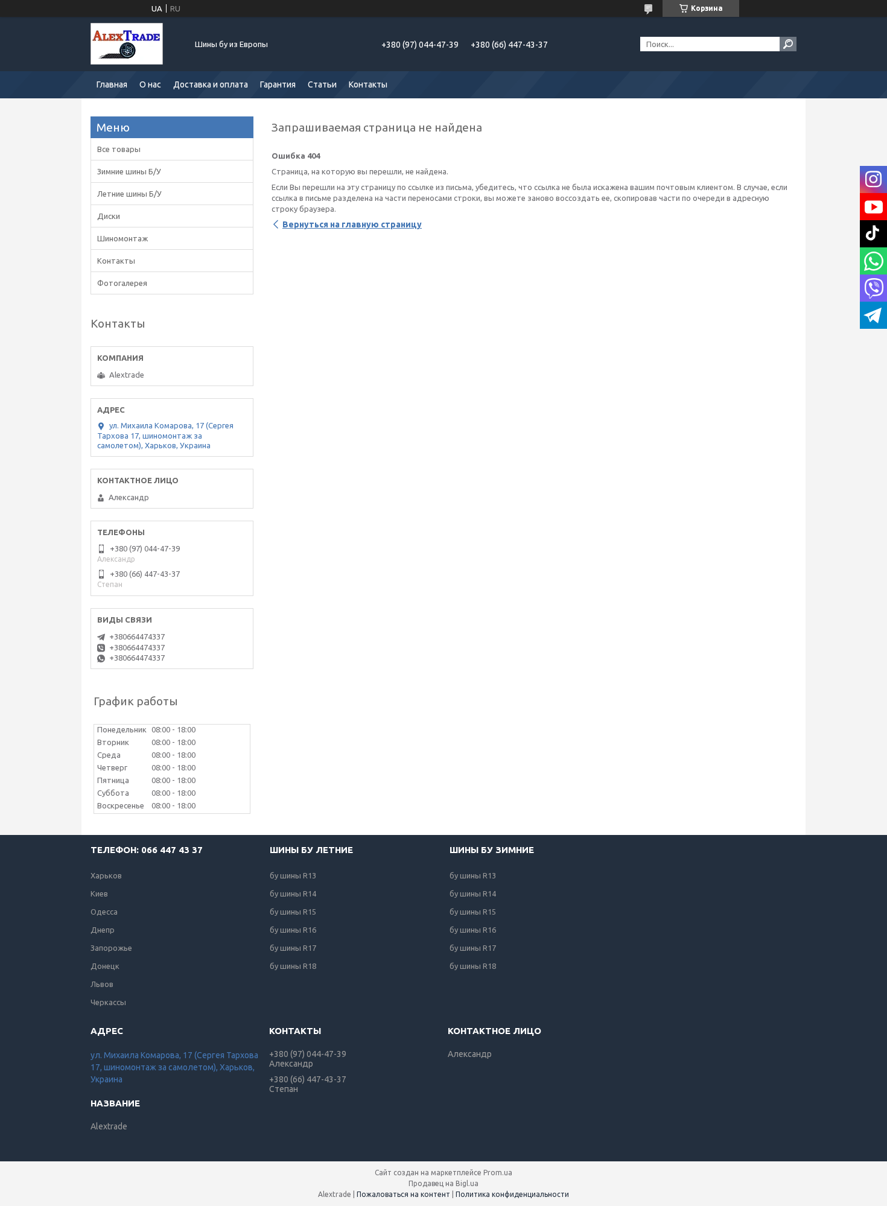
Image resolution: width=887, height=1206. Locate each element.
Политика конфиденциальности (512, 1194)
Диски (108, 216)
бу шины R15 (293, 911)
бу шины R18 (293, 966)
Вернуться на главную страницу (352, 224)
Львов (102, 984)
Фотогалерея (122, 283)
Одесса (104, 911)
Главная (112, 84)
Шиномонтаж (122, 238)
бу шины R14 (293, 893)
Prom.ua (497, 1172)
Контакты (368, 84)
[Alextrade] (136, 44)
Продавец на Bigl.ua (443, 1183)
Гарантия (278, 84)
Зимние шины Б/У (129, 171)
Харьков (106, 875)
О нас (150, 84)
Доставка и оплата (210, 84)
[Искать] (788, 44)
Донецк (105, 966)
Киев (99, 893)
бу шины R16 (293, 929)
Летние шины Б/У (129, 193)
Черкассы (108, 1002)
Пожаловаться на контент (403, 1194)
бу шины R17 (293, 948)
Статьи (322, 84)
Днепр (103, 929)
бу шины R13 (293, 875)
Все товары (119, 149)
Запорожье (111, 948)
